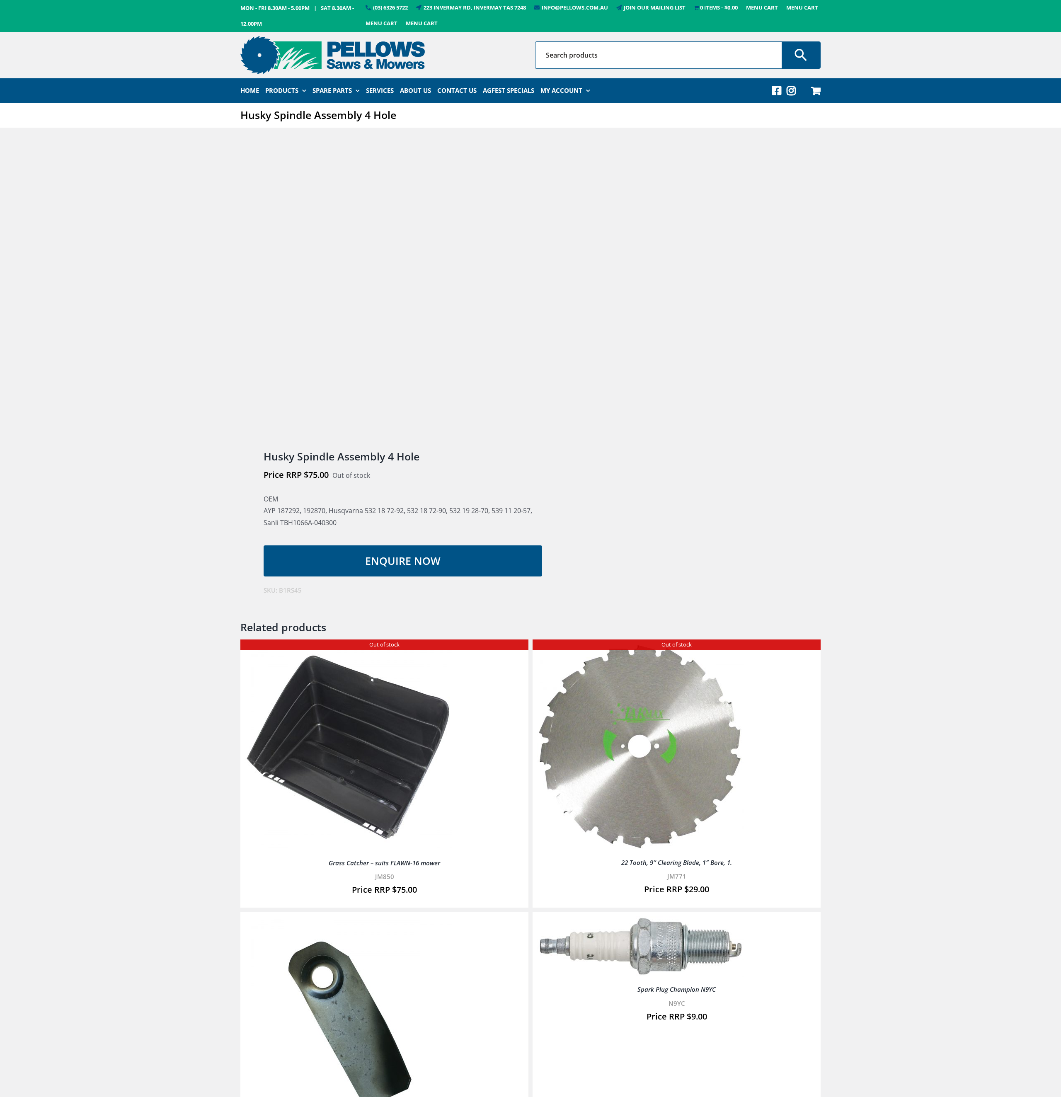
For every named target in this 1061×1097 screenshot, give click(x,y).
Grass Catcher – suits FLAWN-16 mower (384, 863)
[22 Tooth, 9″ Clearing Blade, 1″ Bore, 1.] (640, 649)
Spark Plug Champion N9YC (676, 989)
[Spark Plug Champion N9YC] (640, 921)
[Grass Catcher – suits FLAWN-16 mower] (348, 649)
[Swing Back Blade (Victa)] (348, 921)
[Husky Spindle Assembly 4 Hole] (379, 289)
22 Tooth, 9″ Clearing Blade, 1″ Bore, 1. (676, 862)
